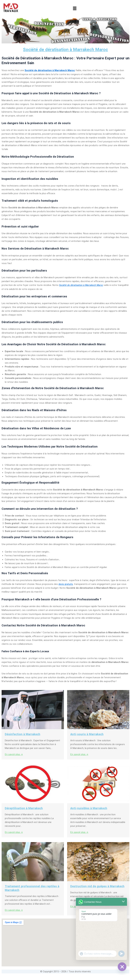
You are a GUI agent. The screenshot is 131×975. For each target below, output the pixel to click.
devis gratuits (65, 584)
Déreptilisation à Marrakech (24, 808)
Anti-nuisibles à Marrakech (88, 808)
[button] (74, 8)
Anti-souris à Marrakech (87, 734)
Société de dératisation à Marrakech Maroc (65, 49)
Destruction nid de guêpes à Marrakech (97, 886)
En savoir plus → (14, 754)
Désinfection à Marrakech (22, 734)
